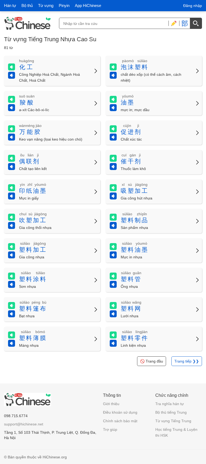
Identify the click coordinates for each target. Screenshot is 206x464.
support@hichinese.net (23, 424)
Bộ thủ (27, 5)
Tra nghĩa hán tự (169, 404)
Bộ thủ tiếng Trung (171, 412)
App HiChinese (88, 5)
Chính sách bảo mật (120, 421)
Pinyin (64, 5)
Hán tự (10, 5)
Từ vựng (45, 5)
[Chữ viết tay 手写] (173, 23)
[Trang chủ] (27, 23)
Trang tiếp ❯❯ (186, 361)
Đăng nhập (192, 5)
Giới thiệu (111, 404)
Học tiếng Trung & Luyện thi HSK (176, 432)
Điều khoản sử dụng (120, 412)
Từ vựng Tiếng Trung (173, 421)
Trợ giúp (110, 429)
